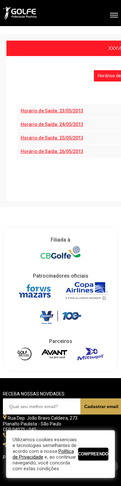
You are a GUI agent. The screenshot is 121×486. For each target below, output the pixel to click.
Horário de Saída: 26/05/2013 (52, 151)
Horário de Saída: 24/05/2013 (52, 124)
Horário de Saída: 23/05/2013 (52, 110)
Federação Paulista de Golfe (37, 14)
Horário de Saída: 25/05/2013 (52, 137)
